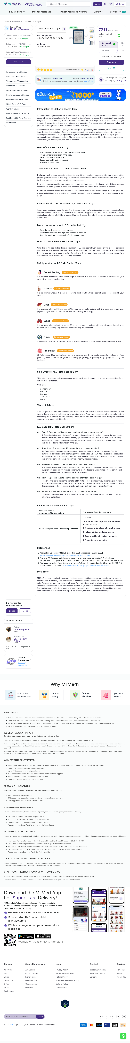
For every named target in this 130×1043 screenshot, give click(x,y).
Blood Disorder (31, 973)
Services (114, 11)
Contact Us (8, 980)
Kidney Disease (31, 977)
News (6, 987)
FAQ (5, 973)
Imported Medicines (41, 11)
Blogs (6, 977)
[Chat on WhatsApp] (123, 1036)
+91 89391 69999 (97, 973)
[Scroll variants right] (123, 46)
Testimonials (9, 991)
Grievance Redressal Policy (67, 980)
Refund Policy (62, 977)
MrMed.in (13, 1025)
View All (17, 62)
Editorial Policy (62, 984)
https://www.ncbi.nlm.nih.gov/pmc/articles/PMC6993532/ (86, 565)
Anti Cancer (30, 970)
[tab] (91, 30)
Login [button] (121, 4)
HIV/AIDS (29, 987)
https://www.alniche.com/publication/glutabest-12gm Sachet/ (65, 555)
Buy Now (111, 62)
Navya (119, 973)
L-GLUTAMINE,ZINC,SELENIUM (50, 38)
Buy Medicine (15, 11)
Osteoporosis (31, 984)
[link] (6, 21)
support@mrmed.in (98, 970)
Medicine (16, 22)
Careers (93, 977)
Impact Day (121, 977)
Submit (40, 1016)
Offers (6, 984)
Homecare (121, 970)
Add (109, 68)
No (27, 611)
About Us (8, 970)
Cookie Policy (62, 987)
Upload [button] (97, 4)
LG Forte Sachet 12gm (32, 22)
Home (6, 22)
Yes (13, 611)
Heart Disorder (31, 980)
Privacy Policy (62, 970)
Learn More (88, 81)
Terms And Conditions (65, 973)
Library (97, 11)
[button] (104, 4)
